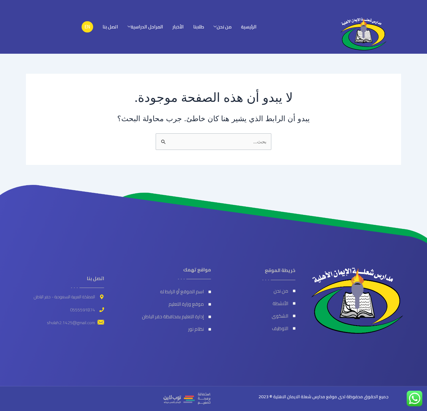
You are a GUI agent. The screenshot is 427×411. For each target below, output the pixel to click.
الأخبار (178, 26)
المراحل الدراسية (147, 26)
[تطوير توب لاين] (186, 398)
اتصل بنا (110, 26)
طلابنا (198, 26)
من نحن (224, 26)
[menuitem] (87, 27)
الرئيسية (249, 26)
